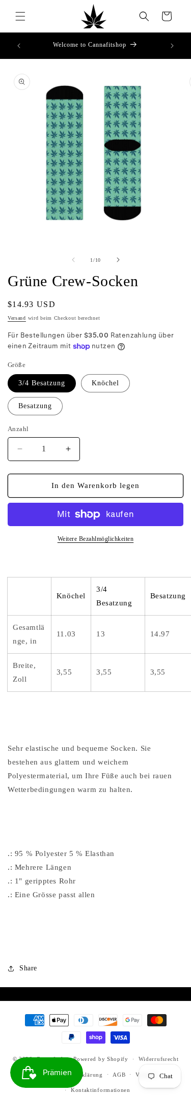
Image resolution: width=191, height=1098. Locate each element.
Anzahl (18, 429)
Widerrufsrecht (159, 1059)
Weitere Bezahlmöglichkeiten (96, 538)
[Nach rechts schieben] (118, 260)
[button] (20, 16)
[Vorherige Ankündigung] (19, 46)
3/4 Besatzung (41, 383)
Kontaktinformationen (100, 1090)
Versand (17, 318)
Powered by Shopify (100, 1059)
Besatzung (35, 406)
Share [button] (28, 968)
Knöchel (105, 383)
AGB (119, 1075)
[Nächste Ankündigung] (172, 46)
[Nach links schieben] (73, 260)
